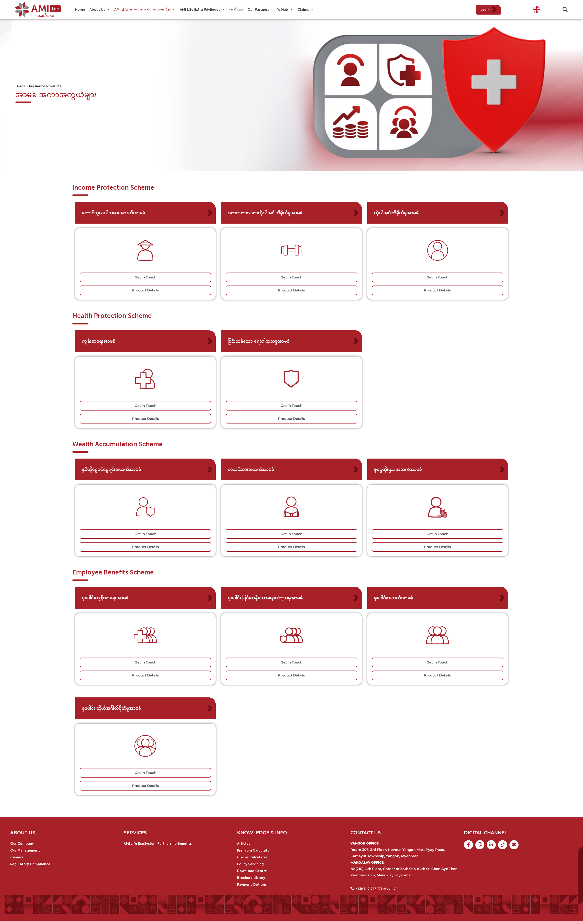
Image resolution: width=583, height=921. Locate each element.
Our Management (25, 850)
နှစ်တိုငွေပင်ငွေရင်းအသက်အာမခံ (111, 469)
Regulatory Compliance (30, 864)
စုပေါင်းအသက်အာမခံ (393, 597)
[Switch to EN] (536, 9)
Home (20, 86)
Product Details (145, 290)
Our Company (22, 844)
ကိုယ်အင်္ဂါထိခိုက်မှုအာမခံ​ (396, 212)
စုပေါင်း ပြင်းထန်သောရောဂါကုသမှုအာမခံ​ (265, 597)
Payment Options (251, 885)
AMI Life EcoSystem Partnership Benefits (158, 844)
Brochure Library (251, 878)
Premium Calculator (254, 850)
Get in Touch (145, 277)
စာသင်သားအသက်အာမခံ (251, 469)
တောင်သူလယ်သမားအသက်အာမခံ (113, 212)
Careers (16, 857)
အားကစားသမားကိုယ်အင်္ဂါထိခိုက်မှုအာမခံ (265, 212)
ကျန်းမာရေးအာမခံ (98, 341)
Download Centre (252, 871)
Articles (243, 844)
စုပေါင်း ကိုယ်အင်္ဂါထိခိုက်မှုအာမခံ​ (111, 708)
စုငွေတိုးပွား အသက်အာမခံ (398, 469)
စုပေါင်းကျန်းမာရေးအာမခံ (105, 597)
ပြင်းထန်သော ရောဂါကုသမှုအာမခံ (259, 341)
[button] (565, 9)
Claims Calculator (252, 857)
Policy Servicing (250, 864)
